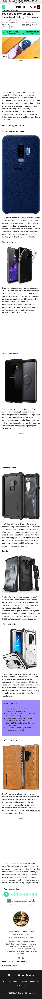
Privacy (17, 985)
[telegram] (27, 975)
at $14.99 (22, 426)
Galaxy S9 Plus (21, 962)
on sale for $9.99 (19, 313)
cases (11, 962)
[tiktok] (19, 975)
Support (24, 981)
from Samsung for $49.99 (24, 237)
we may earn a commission (30, 24)
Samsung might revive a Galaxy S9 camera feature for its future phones (21, 710)
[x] (12, 975)
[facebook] (9, 975)
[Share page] (7, 27)
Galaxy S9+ (26, 92)
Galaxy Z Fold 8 (14, 1)
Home (3, 10)
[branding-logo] (21, 7)
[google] (33, 975)
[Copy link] (3, 27)
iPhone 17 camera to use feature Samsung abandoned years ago (20, 715)
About (5, 981)
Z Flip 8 (34, 1)
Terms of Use (34, 981)
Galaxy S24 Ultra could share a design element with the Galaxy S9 (19, 719)
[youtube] (23, 975)
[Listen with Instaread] (12, 27)
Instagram (34, 3)
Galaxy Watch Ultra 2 (12, 3)
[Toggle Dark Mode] (31, 7)
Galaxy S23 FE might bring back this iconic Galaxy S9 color (20, 724)
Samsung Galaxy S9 (9, 966)
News (7, 10)
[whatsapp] (30, 975)
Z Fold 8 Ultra (26, 1)
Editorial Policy (14, 981)
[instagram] (15, 975)
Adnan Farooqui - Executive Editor (21, 932)
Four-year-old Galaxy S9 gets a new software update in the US (18, 729)
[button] (3, 7)
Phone (4, 962)
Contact (24, 985)
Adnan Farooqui (6, 20)
